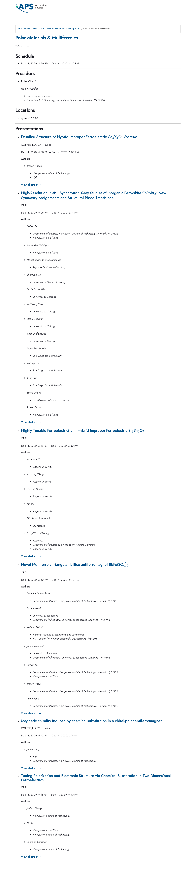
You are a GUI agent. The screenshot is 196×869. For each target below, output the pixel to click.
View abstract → (31, 185)
